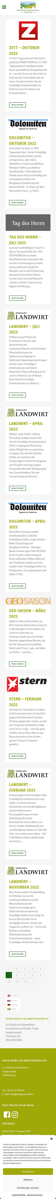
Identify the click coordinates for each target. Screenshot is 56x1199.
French (14, 1001)
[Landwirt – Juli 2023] (28, 315)
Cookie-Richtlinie (19, 1195)
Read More (17, 105)
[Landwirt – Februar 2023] (28, 773)
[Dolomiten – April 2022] (28, 507)
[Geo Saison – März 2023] (28, 601)
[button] (51, 1138)
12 (24, 981)
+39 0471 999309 (15, 1090)
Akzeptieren (28, 1171)
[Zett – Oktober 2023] (28, 30)
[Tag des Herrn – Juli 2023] (28, 222)
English (14, 995)
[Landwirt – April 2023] (28, 412)
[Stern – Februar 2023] (28, 684)
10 (8, 981)
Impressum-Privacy (35, 1195)
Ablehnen (28, 1179)
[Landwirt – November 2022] (28, 870)
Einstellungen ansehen (28, 1188)
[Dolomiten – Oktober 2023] (28, 124)
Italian (14, 1009)
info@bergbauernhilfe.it (22, 1094)
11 (16, 981)
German (15, 1005)
